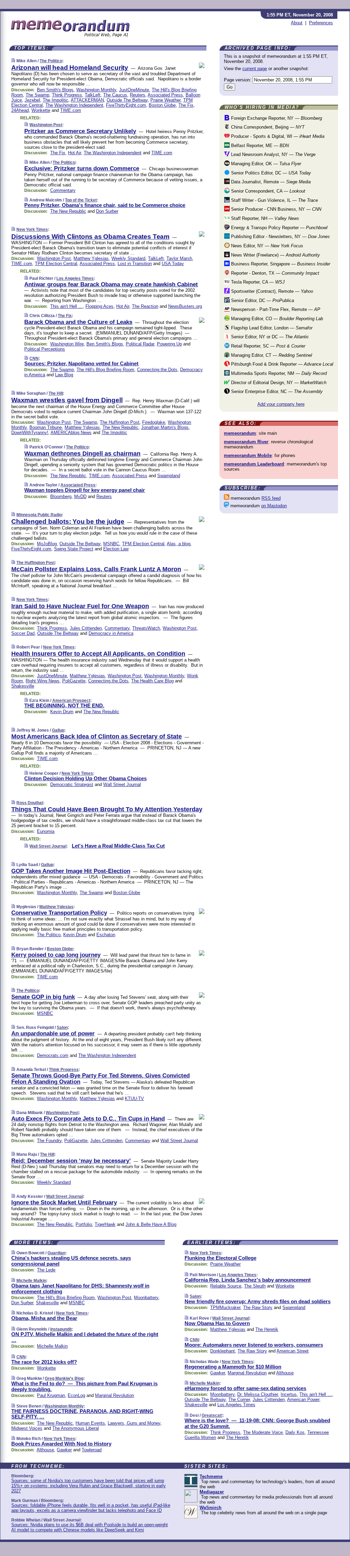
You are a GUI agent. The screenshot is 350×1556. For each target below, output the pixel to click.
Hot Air (74, 152)
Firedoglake (153, 422)
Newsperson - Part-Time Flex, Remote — (275, 309)
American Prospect (71, 700)
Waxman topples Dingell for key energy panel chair (84, 490)
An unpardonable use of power (53, 1033)
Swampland (168, 475)
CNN (34, 358)
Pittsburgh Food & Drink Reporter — (281, 364)
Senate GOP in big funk (43, 997)
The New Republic (68, 211)
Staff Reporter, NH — (264, 218)
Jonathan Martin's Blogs (165, 427)
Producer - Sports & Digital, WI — (277, 136)
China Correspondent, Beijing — (267, 127)
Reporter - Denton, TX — (274, 273)
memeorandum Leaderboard (254, 464)
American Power (303, 1399)
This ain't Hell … (66, 306)
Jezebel (32, 100)
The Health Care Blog (152, 680)
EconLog (76, 1395)
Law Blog (64, 374)
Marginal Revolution (114, 1395)
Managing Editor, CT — (271, 355)
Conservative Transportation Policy (59, 913)
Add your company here (281, 404)
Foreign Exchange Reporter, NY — (276, 118)
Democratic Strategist (71, 784)
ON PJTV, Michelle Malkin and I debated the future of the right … (84, 1337)
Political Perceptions (44, 349)
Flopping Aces (99, 306)
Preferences (321, 22)
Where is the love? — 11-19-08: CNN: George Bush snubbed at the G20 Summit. (257, 1423)
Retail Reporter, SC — (267, 346)
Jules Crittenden (86, 628)
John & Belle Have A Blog (150, 1224)
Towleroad (92, 1449)
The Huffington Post (119, 422)
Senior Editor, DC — (262, 300)
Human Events (90, 1423)
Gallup (58, 730)
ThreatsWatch (146, 628)
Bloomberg (60, 496)
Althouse (45, 1449)
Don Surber (107, 211)
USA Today (173, 263)
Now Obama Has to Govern (217, 1323)
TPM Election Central (56, 263)
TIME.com (70, 110)
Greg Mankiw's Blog (64, 1378)
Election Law (116, 548)
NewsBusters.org (185, 306)
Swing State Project (73, 548)
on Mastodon (274, 505)
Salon (62, 1027)
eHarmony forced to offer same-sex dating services (245, 1388)
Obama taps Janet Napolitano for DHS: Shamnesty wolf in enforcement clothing (80, 1288)
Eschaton (105, 934)
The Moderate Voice (263, 1432)
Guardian (56, 1253)
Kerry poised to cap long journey (55, 955)
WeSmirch (210, 1507)
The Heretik (266, 1329)
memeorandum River (246, 441)
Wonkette (40, 110)
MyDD (80, 496)
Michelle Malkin (31, 1281)
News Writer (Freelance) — (275, 255)
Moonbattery (146, 1297)
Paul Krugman (51, 1395)
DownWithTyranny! (29, 432)
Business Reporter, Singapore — (280, 263)
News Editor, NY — (266, 245)
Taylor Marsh (179, 258)
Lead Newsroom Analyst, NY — (272, 154)
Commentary (63, 190)
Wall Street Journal (122, 784)
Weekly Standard (128, 258)
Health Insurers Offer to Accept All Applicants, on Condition (98, 653)
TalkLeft (92, 94)
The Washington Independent (74, 105)
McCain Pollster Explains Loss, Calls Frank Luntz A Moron (96, 569)
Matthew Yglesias (91, 258)
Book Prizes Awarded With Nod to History (61, 1444)
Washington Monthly (96, 89)
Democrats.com (52, 1055)
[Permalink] (13, 60)
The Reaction (145, 306)
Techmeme (211, 1476)
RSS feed (271, 498)
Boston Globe (162, 105)
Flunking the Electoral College (220, 1258)
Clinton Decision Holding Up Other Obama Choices (85, 778)
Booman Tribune (45, 427)
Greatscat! (212, 1415)
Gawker (64, 1449)
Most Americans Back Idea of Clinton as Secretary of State (96, 736)
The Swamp (37, 94)
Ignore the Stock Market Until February (64, 1202)
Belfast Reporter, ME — (259, 145)
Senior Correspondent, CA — (267, 191)
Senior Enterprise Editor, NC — (276, 391)
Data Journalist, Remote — (270, 181)
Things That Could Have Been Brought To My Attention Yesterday (106, 809)
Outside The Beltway (127, 100)
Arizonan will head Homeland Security (69, 67)
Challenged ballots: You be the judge (67, 521)
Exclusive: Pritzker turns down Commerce (81, 168)
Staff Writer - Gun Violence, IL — (274, 200)
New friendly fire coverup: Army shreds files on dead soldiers (258, 1301)
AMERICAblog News (71, 432)
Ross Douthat (29, 803)
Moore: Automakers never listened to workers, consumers (254, 1345)
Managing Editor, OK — (265, 163)
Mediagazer (212, 1491)
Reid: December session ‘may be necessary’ (71, 1161)
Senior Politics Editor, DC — (270, 172)
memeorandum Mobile (248, 455)
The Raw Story (257, 1307)
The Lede (46, 1269)
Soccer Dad (23, 633)
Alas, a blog (178, 543)
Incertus (289, 1394)
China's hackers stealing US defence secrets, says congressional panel (71, 1261)
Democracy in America (111, 633)
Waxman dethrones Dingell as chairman (82, 453)
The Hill (56, 393)
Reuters (137, 94)
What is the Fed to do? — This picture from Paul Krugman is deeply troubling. (84, 1386)
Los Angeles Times (75, 278)
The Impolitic (55, 100)
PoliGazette (73, 680)
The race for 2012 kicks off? (44, 1362)
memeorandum (240, 433)
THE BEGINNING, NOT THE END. (64, 705)
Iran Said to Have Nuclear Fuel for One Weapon (80, 606)
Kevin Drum (61, 711)
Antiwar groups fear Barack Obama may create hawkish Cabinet (111, 284)
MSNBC (111, 543)
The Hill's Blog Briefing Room (105, 369)
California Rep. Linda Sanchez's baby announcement (248, 1280)
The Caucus (115, 94)
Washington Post (45, 125)
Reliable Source (225, 1286)
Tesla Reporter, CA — (257, 282)
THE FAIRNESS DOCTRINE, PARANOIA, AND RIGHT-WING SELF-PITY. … (82, 1414)
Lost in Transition (135, 263)
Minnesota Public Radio (39, 515)
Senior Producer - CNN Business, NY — (275, 209)
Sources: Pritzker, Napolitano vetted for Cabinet (81, 363)
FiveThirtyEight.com (126, 105)
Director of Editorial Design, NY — (278, 382)
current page (254, 68)
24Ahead (20, 110)
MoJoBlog (47, 543)
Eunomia (45, 831)
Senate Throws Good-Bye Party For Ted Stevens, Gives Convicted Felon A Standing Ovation (100, 1078)
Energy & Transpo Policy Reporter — (278, 227)
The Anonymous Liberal (75, 1428)
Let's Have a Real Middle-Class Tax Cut (118, 846)
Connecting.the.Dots (157, 369)
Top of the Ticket (81, 200)
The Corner (239, 1399)
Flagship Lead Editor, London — (271, 327)
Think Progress (67, 94)
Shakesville (22, 686)
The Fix (185, 105)
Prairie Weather (165, 100)
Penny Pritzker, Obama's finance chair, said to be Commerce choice (104, 205)
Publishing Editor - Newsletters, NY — (280, 236)
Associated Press (165, 94)
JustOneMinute (134, 89)
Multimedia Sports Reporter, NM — (278, 373)
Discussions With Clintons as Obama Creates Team (90, 236)
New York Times (32, 229)
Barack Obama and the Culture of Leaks (78, 322)
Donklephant (222, 1351)
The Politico (51, 61)
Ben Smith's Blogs (55, 89)
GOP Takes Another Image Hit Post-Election (70, 871)
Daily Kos (295, 1432)
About (296, 22)
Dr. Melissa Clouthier (257, 1394)
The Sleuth (255, 1286)
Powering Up (169, 343)
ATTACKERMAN (87, 100)
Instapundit (61, 1329)
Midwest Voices (26, 1428)
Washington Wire (67, 343)
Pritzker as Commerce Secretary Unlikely (80, 131)
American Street (293, 1351)
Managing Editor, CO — (276, 318)
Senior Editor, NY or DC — (269, 336)
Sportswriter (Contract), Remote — (271, 291)
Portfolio (84, 1224)
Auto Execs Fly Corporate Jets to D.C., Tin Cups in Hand (88, 1118)
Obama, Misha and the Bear (44, 1318)
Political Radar (140, 343)
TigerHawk (105, 1224)
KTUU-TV (134, 1098)
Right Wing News (42, 680)
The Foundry (49, 1140)
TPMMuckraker (225, 1307)
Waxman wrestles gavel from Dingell (66, 400)
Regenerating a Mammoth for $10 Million (233, 1367)
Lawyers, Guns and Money (134, 1423)
